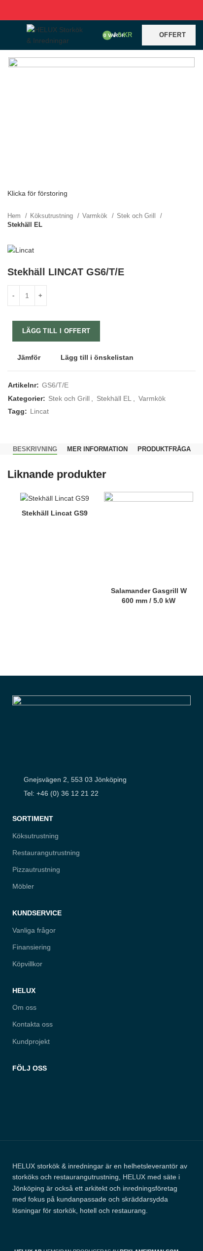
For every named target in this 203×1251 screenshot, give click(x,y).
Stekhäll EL (24, 224)
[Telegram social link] (124, 9)
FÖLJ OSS (29, 1068)
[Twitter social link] (90, 9)
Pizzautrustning (36, 869)
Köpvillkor (27, 964)
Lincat (39, 411)
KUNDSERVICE (37, 913)
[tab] (35, 449)
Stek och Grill (137, 215)
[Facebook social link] (79, 9)
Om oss (24, 1007)
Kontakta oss (32, 1024)
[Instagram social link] (40, 1111)
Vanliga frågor (34, 930)
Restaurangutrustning (46, 853)
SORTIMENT (32, 818)
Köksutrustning (52, 215)
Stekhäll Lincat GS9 (55, 513)
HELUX (23, 990)
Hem (15, 215)
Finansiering (31, 947)
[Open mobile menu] (12, 35)
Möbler (23, 886)
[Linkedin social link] (113, 9)
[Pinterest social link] (101, 9)
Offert (172, 35)
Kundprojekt (31, 1041)
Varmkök (95, 215)
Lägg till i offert (56, 331)
